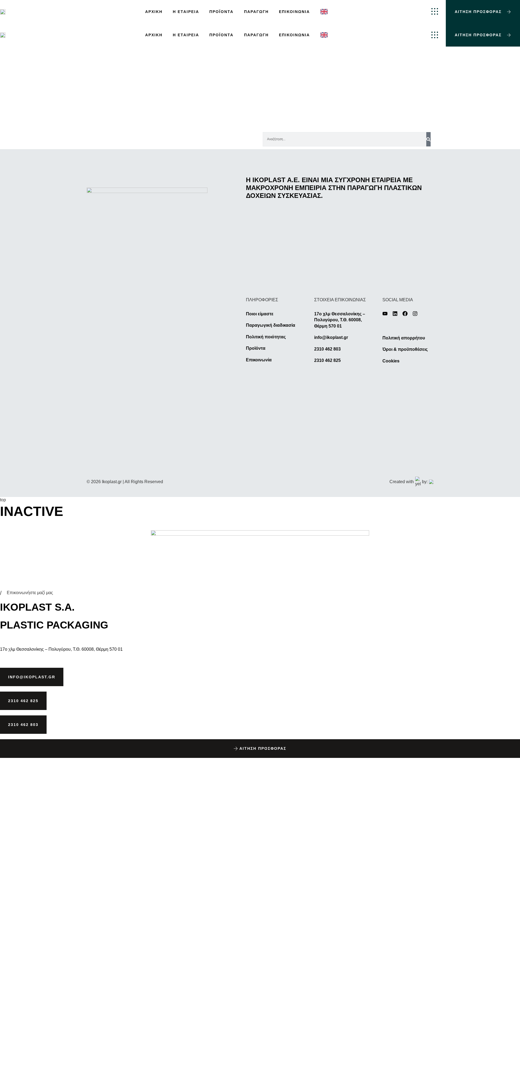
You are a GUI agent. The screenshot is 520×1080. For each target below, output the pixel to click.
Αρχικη (153, 11)
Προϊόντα (221, 11)
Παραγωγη (256, 11)
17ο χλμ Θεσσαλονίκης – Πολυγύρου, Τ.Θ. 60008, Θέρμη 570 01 (61, 649)
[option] (325, 11)
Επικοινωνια (294, 11)
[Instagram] (415, 313)
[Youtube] (385, 313)
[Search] (428, 139)
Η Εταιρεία (186, 11)
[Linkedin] (395, 313)
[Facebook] (405, 313)
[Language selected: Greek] (325, 11)
